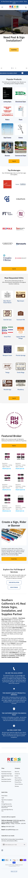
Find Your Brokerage (14, 51)
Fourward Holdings (12, 865)
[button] (2, 7)
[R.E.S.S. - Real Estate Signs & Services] (14, 7)
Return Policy (18, 778)
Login (2, 797)
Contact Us (17, 773)
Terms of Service (19, 784)
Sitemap (17, 786)
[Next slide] (26, 68)
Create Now (14, 559)
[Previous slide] (1, 68)
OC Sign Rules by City (6, 804)
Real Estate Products (6, 771)
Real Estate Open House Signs (7, 776)
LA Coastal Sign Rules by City (7, 810)
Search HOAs (14, 56)
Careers (16, 775)
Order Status (4, 795)
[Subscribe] (25, 844)
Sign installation (14, 582)
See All (14, 161)
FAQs (2, 802)
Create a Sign (14, 61)
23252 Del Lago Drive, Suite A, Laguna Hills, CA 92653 (13, 821)
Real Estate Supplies (6, 779)
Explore (14, 445)
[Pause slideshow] (15, 68)
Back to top (14, 871)
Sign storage (14, 587)
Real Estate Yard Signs (6, 773)
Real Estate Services (6, 781)
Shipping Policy (18, 780)
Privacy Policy (18, 782)
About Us (17, 771)
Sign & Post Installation (6, 799)
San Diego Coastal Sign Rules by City (6, 806)
